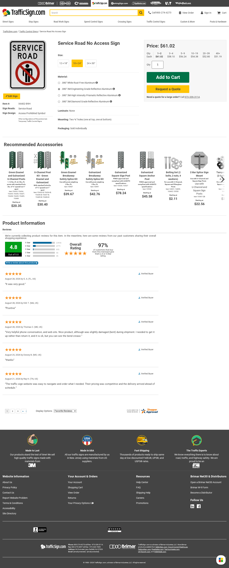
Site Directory (9, 513)
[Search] (141, 12)
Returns (72, 498)
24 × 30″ (91, 63)
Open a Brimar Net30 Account (205, 482)
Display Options (44, 411)
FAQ (138, 487)
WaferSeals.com (160, 552)
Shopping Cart (75, 487)
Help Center (142, 482)
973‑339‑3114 (192, 97)
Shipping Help (143, 492)
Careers (140, 498)
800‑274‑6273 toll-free (82, 545)
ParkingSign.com (144, 549)
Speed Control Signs (93, 21)
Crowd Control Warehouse (178, 547)
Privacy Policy (10, 487)
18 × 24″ (77, 63)
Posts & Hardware (218, 21)
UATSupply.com (144, 552)
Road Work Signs (61, 21)
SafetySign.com (161, 547)
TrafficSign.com (10, 31)
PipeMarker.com (158, 549)
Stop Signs (33, 21)
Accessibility (9, 508)
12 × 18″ (63, 63)
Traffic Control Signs (28, 31)
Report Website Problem (15, 498)
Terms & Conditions (13, 503)
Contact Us (8, 492)
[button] (221, 560)
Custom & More (187, 21)
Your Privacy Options (79, 503)
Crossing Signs (124, 21)
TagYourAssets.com (172, 549)
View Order (73, 492)
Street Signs (8, 21)
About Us (7, 482)
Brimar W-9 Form (199, 487)
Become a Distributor (201, 492)
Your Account (75, 482)
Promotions (142, 503)
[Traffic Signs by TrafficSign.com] (22, 16)
